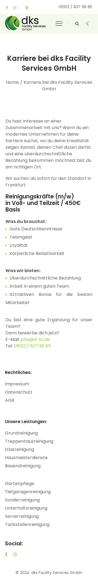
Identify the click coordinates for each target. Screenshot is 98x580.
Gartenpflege (19, 483)
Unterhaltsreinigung (26, 508)
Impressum (17, 384)
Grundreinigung (21, 433)
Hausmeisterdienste (26, 457)
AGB (9, 400)
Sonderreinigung (22, 500)
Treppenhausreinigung (29, 441)
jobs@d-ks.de (35, 339)
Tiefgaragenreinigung (28, 492)
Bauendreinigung (23, 466)
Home (12, 82)
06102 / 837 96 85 (32, 346)
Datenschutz (18, 392)
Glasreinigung (19, 449)
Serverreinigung (22, 516)
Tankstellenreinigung (27, 524)
